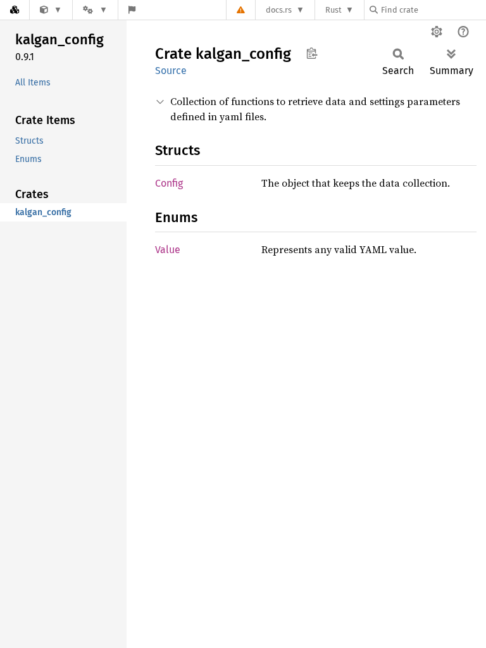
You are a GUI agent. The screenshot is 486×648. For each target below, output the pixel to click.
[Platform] (95, 10)
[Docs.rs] (14, 10)
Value (167, 250)
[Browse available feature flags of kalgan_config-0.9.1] (132, 10)
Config (169, 183)
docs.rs (279, 10)
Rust (333, 10)
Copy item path (311, 53)
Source (171, 71)
